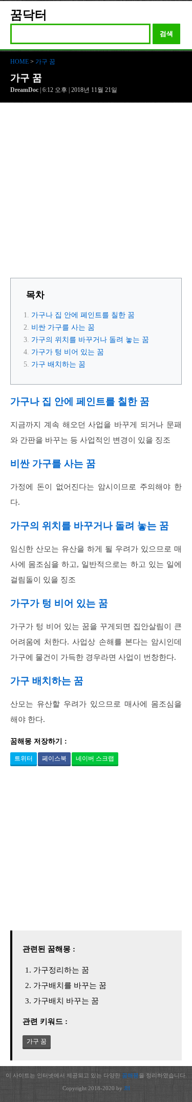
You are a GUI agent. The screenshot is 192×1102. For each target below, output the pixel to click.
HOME (19, 61)
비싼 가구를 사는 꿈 (63, 327)
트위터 (23, 758)
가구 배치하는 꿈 (58, 364)
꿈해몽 (130, 1075)
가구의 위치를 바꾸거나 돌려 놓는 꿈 (90, 340)
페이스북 (54, 758)
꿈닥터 (28, 15)
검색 (166, 33)
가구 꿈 (45, 61)
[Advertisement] (96, 193)
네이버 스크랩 (95, 758)
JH (127, 1088)
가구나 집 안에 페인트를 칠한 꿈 (83, 315)
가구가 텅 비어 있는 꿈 (67, 352)
